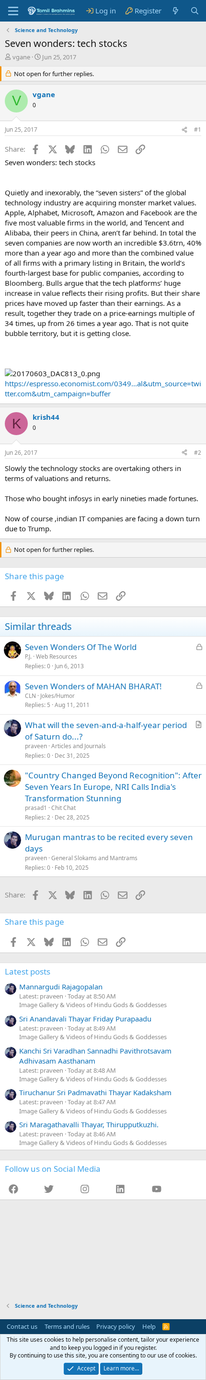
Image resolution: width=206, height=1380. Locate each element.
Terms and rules (67, 1326)
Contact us (22, 1326)
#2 (197, 453)
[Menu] (13, 11)
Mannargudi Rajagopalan (61, 986)
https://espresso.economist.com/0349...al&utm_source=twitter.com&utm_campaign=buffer (103, 388)
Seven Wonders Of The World (81, 646)
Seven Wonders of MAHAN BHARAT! (93, 686)
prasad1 (36, 808)
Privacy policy (115, 1326)
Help (149, 1326)
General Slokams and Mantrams (94, 858)
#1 (197, 129)
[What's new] (175, 11)
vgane (21, 57)
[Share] (184, 129)
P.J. (28, 656)
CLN (30, 696)
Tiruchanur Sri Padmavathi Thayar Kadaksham (95, 1092)
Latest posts (27, 971)
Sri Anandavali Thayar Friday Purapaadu (85, 1018)
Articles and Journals (78, 746)
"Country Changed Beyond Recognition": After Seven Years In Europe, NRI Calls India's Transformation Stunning (113, 787)
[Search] (194, 11)
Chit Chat (63, 808)
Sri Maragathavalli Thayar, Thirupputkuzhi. (89, 1124)
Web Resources (56, 656)
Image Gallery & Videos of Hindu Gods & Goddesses (93, 1004)
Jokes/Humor (57, 696)
